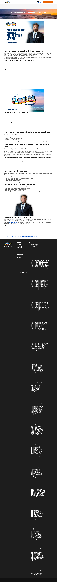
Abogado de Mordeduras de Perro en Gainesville (38, 330)
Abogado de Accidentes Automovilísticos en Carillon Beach (40, 256)
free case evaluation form (13, 48)
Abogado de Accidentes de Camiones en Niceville (38, 291)
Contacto (32, 376)
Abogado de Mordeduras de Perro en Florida (37, 328)
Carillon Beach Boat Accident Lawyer (36, 366)
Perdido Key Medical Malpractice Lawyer (37, 512)
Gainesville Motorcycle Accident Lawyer (37, 417)
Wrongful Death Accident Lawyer (36, 574)
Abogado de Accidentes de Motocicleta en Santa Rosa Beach (40, 321)
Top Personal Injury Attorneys (22, 272)
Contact (21, 6)
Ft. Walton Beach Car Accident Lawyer (36, 403)
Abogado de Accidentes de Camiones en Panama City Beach (40, 292)
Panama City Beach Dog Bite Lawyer (36, 489)
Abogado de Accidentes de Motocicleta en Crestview (39, 304)
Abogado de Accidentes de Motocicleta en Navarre (38, 313)
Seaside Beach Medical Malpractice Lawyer (37, 556)
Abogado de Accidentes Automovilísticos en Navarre (39, 266)
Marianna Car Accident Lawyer (35, 447)
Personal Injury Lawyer (34, 517)
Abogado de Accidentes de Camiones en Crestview (38, 281)
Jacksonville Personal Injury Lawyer (36, 431)
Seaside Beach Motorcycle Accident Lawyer (37, 557)
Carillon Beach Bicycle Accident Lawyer (37, 365)
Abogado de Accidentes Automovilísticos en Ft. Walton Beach (40, 260)
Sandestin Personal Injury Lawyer (36, 537)
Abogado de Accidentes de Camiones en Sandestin (38, 297)
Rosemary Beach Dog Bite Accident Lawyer (37, 522)
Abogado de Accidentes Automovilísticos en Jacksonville (39, 262)
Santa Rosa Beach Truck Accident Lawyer (37, 549)
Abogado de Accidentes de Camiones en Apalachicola (39, 279)
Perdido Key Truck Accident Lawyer (36, 515)
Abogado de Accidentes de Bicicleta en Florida (38, 278)
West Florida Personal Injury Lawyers (36, 573)
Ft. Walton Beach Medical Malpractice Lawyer (38, 406)
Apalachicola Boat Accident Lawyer (36, 351)
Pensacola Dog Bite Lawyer (35, 499)
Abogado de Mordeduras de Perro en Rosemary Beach (39, 341)
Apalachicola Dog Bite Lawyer (35, 353)
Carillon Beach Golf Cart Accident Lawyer (37, 369)
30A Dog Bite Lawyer (34, 247)
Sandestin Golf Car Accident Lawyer (36, 534)
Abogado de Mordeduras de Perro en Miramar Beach (39, 334)
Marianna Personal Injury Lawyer (35, 452)
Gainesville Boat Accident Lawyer (36, 412)
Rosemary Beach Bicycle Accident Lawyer (37, 519)
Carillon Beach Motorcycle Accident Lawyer (37, 371)
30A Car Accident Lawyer (34, 246)
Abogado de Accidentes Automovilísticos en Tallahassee (39, 276)
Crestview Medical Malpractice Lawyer (36, 382)
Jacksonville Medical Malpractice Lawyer (37, 429)
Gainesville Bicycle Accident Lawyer (36, 411)
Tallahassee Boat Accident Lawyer (36, 562)
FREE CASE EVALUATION (28, 6)
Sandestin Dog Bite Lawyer (35, 533)
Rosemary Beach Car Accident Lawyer (36, 521)
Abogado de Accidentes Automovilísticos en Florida (38, 259)
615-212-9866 (39, 2)
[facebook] (4, 254)
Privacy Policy (33, 518)
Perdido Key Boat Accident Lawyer (36, 508)
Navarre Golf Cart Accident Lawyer (36, 472)
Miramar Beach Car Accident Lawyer (36, 458)
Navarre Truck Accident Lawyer (35, 476)
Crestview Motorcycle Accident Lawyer (37, 383)
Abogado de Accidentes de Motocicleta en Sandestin (39, 320)
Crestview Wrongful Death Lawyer (36, 386)
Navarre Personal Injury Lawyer (35, 475)
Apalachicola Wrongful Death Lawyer (36, 360)
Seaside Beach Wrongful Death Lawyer (36, 560)
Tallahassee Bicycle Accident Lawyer (36, 561)
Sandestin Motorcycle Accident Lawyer (37, 536)
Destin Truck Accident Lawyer (35, 395)
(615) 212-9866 (19, 249)
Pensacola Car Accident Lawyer (35, 498)
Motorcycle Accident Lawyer (35, 467)
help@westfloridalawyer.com (21, 251)
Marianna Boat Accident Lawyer (35, 446)
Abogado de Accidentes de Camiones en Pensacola (38, 293)
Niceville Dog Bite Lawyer (34, 480)
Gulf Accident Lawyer (34, 423)
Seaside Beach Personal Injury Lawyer (36, 558)
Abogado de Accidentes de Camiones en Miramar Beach (39, 289)
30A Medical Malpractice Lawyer (36, 249)
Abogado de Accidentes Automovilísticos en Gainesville (39, 261)
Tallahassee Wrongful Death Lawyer (36, 571)
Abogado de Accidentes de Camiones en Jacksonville (39, 286)
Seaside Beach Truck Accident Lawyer (36, 559)
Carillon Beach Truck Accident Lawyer (36, 373)
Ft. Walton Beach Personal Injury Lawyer (37, 408)
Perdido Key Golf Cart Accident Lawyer (36, 511)
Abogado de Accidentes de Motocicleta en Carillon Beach (39, 303)
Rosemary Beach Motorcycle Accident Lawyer (38, 526)
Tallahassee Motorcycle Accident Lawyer (37, 568)
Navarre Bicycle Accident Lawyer (36, 468)
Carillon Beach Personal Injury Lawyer (36, 372)
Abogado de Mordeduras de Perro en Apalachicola (38, 324)
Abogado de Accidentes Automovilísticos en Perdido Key (39, 270)
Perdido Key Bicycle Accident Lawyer (36, 507)
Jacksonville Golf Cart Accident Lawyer (37, 428)
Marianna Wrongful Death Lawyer (36, 454)
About (9, 6)
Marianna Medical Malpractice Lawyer (36, 450)
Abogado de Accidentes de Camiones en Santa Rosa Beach (40, 298)
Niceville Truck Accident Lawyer (35, 485)
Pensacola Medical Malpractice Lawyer (37, 501)
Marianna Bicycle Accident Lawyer (36, 445)
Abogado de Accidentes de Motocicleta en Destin (38, 305)
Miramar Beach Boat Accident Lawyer (36, 457)
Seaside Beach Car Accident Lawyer (36, 553)
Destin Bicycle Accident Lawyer (35, 387)
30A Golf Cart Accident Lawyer (35, 248)
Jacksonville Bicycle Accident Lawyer (36, 424)
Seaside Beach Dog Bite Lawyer (35, 554)
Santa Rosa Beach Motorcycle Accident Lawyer (38, 547)
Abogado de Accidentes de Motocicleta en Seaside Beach (39, 322)
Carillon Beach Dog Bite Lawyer (35, 368)
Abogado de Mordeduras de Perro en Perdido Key (38, 340)
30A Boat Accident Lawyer (35, 245)
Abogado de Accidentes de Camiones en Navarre (38, 290)
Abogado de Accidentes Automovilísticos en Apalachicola (39, 255)
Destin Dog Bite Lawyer (34, 390)
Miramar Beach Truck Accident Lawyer (36, 465)
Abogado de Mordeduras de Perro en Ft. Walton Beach (39, 329)
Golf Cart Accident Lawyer (35, 422)
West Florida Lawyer (21, 263)
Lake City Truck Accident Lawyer (36, 443)
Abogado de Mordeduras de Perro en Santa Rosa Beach (39, 343)
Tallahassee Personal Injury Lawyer (36, 569)
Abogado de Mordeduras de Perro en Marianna (38, 333)
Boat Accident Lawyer (34, 363)
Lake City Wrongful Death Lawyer (36, 444)
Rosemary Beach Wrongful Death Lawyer (37, 529)
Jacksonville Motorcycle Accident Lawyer (37, 430)
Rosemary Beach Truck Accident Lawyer (37, 528)
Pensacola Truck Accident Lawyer (36, 505)
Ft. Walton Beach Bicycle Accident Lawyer (37, 401)
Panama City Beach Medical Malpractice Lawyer (38, 491)
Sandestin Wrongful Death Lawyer (36, 539)
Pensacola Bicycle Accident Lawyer (36, 496)
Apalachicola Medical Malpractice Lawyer (37, 355)
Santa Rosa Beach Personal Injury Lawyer (37, 548)
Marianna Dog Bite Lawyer (35, 448)
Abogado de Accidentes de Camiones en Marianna (38, 288)
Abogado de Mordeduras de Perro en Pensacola (38, 339)
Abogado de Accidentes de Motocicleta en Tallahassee (39, 323)
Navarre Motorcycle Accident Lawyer (36, 474)
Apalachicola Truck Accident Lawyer (36, 359)
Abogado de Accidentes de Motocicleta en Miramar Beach (40, 312)
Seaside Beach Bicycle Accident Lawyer (37, 551)
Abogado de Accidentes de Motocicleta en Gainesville (39, 308)
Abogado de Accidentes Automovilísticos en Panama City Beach (40, 268)
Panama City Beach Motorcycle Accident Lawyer (38, 492)
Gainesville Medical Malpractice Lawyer (37, 416)
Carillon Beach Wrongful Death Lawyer (36, 374)
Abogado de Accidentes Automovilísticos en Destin (38, 258)
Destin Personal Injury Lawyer (35, 394)
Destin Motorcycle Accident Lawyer (36, 393)
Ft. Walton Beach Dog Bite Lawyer (36, 404)
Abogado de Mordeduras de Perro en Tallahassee (38, 345)
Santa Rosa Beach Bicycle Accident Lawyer (37, 540)
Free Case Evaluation (48, 2)
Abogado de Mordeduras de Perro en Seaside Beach (38, 344)
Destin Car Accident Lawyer (35, 389)
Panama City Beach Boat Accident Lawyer (37, 487)
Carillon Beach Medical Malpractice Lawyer (37, 370)
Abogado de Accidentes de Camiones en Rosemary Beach (39, 296)
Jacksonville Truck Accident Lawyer (36, 432)
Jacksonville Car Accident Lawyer (36, 426)
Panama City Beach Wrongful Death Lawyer (37, 495)
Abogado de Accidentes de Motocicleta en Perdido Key (39, 318)
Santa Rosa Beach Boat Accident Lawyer (37, 541)
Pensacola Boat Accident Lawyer (36, 497)
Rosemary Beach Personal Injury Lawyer (37, 527)
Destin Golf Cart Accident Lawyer (36, 391)
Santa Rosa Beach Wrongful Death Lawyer (37, 550)
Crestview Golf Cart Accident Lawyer (36, 381)
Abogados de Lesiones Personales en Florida (37, 348)
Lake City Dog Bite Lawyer (34, 437)
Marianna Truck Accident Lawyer (36, 453)
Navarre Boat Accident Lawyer (35, 469)
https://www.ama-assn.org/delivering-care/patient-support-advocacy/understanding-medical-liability (22, 236)
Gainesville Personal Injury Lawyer (36, 418)
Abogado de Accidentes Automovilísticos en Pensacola (39, 269)
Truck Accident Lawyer (34, 572)
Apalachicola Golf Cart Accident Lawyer (37, 354)
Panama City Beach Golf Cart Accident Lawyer (38, 490)
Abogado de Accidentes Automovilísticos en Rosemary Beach (40, 271)
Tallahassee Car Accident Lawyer (36, 563)
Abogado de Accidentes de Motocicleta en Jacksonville (39, 309)
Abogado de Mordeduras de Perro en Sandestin (38, 342)
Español (40, 6)
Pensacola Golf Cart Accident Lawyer (36, 500)
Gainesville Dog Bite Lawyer (35, 414)
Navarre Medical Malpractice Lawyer (36, 473)
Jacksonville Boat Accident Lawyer (36, 425)
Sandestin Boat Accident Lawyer (35, 531)
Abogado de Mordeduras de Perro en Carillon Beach (38, 325)
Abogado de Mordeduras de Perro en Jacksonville (38, 331)
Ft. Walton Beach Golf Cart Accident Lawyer (37, 405)
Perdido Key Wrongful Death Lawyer (36, 516)
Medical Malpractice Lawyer (35, 455)
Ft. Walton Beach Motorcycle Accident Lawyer (38, 407)
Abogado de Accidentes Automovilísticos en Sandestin (39, 272)
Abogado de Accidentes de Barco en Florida (37, 277)
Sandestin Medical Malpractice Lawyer (36, 535)
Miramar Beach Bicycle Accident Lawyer (37, 456)
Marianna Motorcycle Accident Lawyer (36, 451)
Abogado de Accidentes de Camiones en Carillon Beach (39, 280)
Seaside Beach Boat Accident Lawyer (36, 552)
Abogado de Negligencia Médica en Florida (37, 347)
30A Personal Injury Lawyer (35, 251)
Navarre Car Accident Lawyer (35, 470)
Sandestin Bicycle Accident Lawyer (36, 530)
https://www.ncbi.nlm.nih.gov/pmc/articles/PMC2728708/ (15, 233)
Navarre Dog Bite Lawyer (34, 471)
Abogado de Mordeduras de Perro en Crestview (38, 326)
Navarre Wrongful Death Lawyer (35, 477)
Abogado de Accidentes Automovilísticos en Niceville (39, 267)
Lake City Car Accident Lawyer (35, 436)
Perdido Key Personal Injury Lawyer (36, 514)
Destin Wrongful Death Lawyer (35, 396)
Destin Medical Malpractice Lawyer (36, 392)
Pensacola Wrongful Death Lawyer (36, 506)
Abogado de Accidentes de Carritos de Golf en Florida (39, 301)
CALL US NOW (35, 6)
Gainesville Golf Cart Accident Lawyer (36, 415)
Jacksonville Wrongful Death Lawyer (36, 433)
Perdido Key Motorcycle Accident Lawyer (37, 513)
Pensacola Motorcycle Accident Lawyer (37, 502)
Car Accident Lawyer (34, 364)
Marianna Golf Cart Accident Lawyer (36, 449)
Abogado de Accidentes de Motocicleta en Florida (38, 306)
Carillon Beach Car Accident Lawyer (36, 367)
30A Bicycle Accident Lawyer (35, 244)
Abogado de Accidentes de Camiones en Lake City (38, 287)
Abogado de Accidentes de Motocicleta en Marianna (39, 311)
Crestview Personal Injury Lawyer (36, 384)
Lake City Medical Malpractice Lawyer (36, 439)
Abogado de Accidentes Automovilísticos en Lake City (39, 263)
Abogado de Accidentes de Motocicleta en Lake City (39, 310)
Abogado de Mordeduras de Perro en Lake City (38, 332)
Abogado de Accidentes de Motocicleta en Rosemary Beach (40, 319)
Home (5, 6)
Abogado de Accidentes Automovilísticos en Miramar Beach (40, 265)
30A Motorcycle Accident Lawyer (36, 250)
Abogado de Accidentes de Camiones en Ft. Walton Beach (39, 284)
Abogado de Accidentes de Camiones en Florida (38, 283)
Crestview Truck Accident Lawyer (36, 385)
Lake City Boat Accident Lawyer (35, 435)
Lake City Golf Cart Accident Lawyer (36, 438)
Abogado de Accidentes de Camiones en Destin (38, 282)
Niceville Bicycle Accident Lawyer (36, 478)
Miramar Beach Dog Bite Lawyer (35, 459)
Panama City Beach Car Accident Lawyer (37, 488)
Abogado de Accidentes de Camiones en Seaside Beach (39, 299)
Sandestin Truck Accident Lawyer (36, 538)
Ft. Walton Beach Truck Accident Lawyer (37, 409)
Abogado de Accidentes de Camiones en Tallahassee (39, 300)
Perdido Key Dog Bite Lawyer (35, 510)
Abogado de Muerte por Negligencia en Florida (38, 346)
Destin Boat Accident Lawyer (35, 388)
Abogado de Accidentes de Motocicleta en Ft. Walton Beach (40, 307)
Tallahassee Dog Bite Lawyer (35, 564)
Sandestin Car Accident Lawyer (35, 532)
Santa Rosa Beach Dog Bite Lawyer (36, 543)
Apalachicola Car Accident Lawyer (36, 352)
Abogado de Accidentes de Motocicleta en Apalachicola (39, 302)
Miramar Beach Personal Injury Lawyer (36, 464)
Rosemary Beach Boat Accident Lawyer (37, 520)
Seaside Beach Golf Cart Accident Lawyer (37, 555)
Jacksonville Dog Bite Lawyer (35, 427)
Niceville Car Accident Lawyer (35, 479)
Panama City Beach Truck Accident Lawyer (37, 494)
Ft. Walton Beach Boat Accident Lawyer (37, 402)
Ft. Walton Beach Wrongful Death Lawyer (37, 410)
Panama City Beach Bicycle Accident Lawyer (37, 486)
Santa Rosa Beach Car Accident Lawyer (37, 542)
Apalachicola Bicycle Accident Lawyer (36, 350)
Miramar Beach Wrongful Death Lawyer (37, 466)
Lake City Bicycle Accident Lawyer (36, 434)
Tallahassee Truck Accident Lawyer (36, 570)
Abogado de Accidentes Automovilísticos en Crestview (39, 257)
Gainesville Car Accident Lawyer (35, 413)
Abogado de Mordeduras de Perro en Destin (37, 327)
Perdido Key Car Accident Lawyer (36, 509)
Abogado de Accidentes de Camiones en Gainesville (38, 285)
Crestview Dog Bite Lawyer (35, 380)
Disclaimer (32, 397)
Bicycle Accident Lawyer (34, 361)
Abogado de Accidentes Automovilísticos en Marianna (39, 264)
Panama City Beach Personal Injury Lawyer (37, 493)
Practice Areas (13, 6)
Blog (18, 6)
